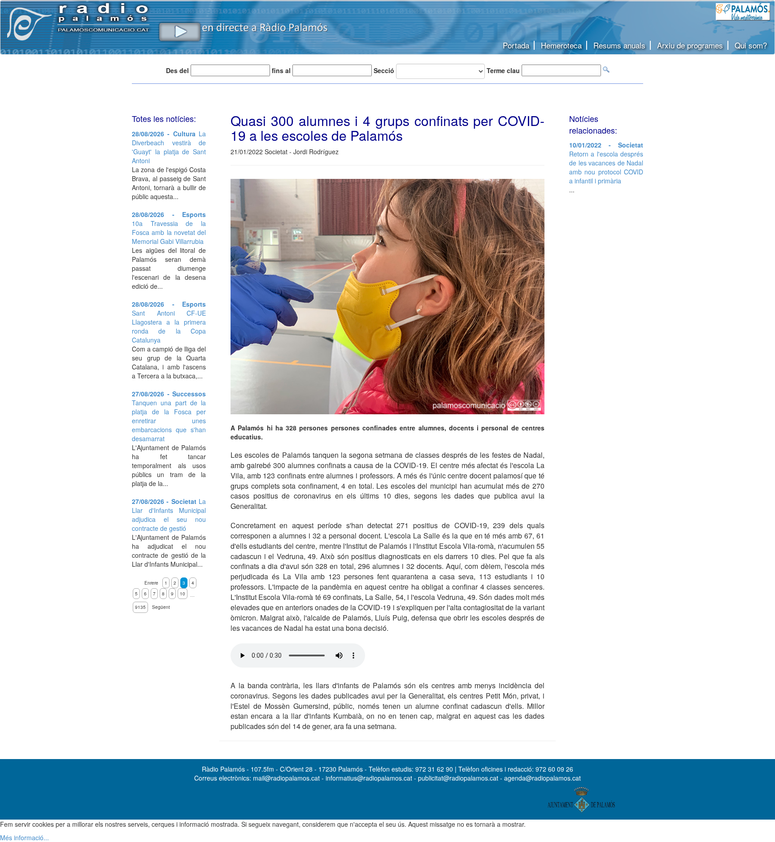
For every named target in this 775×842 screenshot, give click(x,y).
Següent (161, 607)
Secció (384, 70)
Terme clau (503, 70)
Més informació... (24, 837)
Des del (177, 70)
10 (182, 593)
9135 (140, 607)
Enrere (151, 583)
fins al (281, 70)
